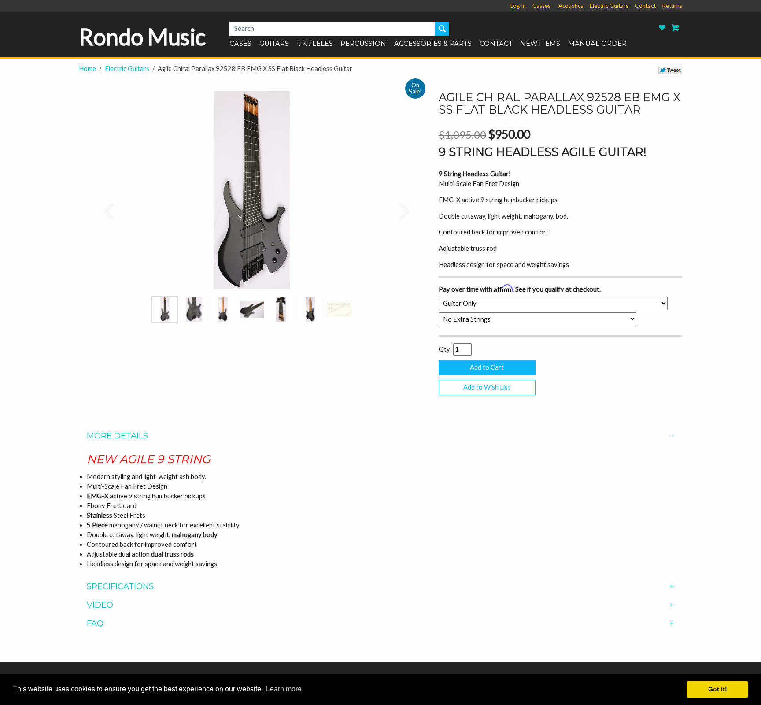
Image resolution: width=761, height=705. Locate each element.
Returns (672, 5)
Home (87, 68)
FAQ (95, 623)
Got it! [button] (717, 689)
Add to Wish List (486, 387)
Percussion (363, 44)
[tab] (380, 436)
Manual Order (597, 44)
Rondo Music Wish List (662, 27)
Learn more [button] (284, 689)
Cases (240, 44)
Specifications (120, 586)
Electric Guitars (609, 5)
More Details (117, 435)
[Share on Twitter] (670, 69)
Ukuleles (315, 44)
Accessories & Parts (433, 44)
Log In (518, 5)
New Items (540, 44)
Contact (645, 5)
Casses (541, 5)
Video (100, 605)
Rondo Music (142, 36)
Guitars (274, 44)
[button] (105, 207)
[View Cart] (675, 27)
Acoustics (570, 5)
